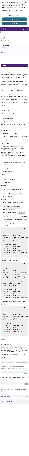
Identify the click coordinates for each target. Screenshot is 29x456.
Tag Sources (3, 47)
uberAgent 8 (13, 32)
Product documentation (12, 29)
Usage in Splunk (4, 54)
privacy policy (15, 4)
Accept (14, 19)
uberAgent (5, 32)
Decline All (14, 23)
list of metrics (20, 72)
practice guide (21, 338)
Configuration (3, 52)
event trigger (12, 258)
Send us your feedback (7, 401)
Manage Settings (14, 15)
